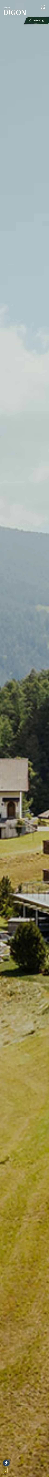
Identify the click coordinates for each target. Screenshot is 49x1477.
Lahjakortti (36, 20)
